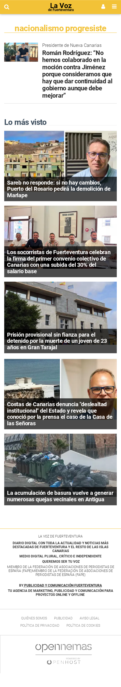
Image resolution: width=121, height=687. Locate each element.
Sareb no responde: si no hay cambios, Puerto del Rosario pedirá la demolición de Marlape (59, 189)
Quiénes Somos (34, 618)
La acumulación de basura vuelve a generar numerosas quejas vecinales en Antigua (60, 496)
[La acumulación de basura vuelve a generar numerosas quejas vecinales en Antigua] (60, 465)
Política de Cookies (83, 626)
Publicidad (63, 618)
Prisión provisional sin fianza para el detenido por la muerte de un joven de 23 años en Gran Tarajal (57, 341)
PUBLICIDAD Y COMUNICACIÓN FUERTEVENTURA (63, 585)
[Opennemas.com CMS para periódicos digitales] (63, 654)
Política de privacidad (39, 626)
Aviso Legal (89, 618)
